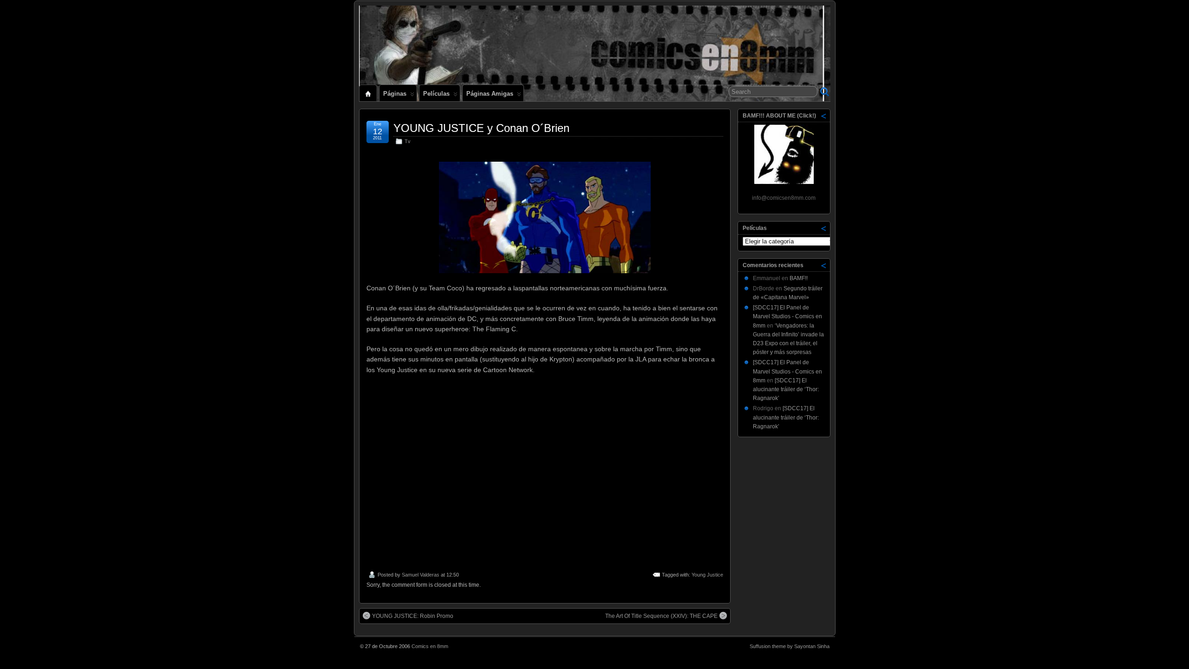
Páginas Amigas (489, 93)
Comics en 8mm (430, 646)
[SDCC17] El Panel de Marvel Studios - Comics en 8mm (787, 316)
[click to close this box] (824, 115)
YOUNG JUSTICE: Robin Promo (412, 616)
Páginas (394, 93)
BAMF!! (799, 278)
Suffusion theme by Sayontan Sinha (790, 646)
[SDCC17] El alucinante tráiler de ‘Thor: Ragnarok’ (786, 389)
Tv (408, 141)
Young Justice (707, 574)
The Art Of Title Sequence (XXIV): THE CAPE (661, 616)
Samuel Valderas (420, 574)
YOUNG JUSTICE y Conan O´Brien (481, 128)
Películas (436, 93)
